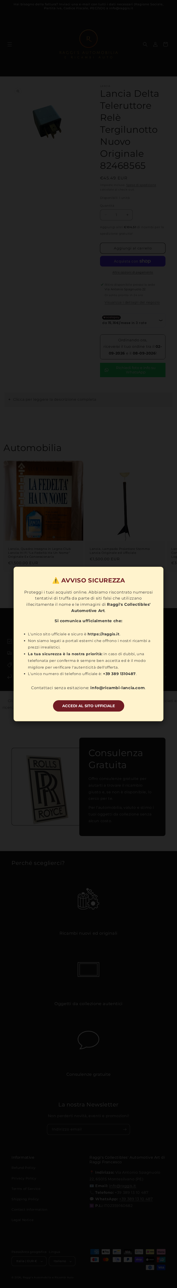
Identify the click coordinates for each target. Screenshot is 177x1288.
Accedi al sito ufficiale (88, 706)
